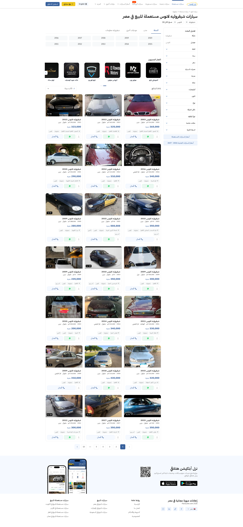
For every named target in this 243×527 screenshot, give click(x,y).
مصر (191, 509)
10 (84, 446)
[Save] (127, 97)
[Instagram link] (163, 509)
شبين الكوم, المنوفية (151, 382)
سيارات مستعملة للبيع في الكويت (57, 504)
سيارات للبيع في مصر (100, 504)
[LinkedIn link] (169, 509)
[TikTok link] (175, 509)
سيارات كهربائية (137, 4)
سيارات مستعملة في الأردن (59, 508)
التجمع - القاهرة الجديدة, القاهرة (148, 131)
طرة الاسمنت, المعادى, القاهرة (148, 230)
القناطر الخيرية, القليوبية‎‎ (72, 181)
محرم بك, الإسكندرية (72, 432)
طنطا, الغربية (153, 333)
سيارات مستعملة (178, 4)
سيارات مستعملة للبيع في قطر (58, 512)
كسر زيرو (156, 234)
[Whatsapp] (148, 136)
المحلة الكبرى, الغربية (111, 230)
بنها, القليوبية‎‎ (75, 230)
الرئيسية (137, 504)
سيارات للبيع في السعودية (98, 512)
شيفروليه (135, 131)
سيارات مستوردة (151, 4)
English (82, 4)
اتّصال (132, 136)
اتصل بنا (137, 508)
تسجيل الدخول (52, 4)
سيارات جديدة (164, 4)
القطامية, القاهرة (113, 131)
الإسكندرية (153, 181)
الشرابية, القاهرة (113, 432)
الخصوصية (136, 516)
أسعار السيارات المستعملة (180, 136)
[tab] (156, 30)
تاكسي (89, 230)
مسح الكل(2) (167, 22)
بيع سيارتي (67, 4)
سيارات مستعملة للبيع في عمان (57, 516)
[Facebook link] (181, 509)
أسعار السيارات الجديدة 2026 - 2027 (181, 143)
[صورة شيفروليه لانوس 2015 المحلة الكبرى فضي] (103, 204)
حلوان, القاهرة (152, 432)
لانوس (128, 131)
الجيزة (76, 333)
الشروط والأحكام (134, 512)
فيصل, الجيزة (114, 333)
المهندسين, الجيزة (112, 283)
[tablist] (103, 30)
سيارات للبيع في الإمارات (99, 508)
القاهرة (115, 181)
